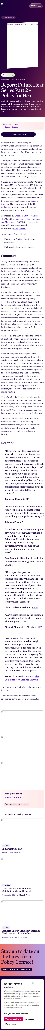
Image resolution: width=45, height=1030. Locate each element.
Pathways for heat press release (19, 247)
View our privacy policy (13, 1007)
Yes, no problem (13, 1019)
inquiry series (19, 228)
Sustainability (8, 75)
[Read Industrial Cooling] (22, 836)
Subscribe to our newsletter (17, 969)
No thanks (29, 1019)
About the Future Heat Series (17, 234)
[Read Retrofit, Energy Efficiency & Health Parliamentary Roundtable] (22, 919)
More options (11, 1024)
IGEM (35, 607)
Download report (20, 134)
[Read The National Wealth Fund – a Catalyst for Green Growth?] (22, 877)
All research (9, 17)
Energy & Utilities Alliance (26, 215)
